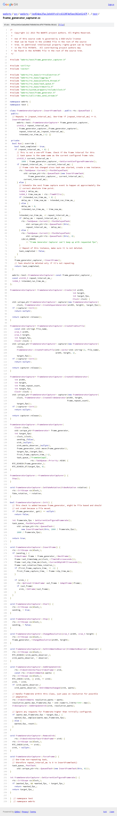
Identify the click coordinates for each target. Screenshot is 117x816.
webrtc (7, 14)
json (112, 811)
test (95, 14)
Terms (33, 811)
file (61, 24)
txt (105, 811)
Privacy (25, 811)
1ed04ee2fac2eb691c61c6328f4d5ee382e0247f (59, 14)
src (16, 14)
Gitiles (17, 811)
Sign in (111, 4)
